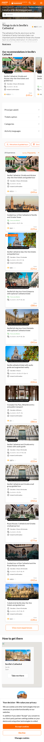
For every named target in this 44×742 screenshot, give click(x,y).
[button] (17, 144)
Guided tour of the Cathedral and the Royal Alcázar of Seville (21, 564)
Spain (9, 7)
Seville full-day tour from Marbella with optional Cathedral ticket (20, 329)
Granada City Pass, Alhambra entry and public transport (20, 406)
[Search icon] (30, 3)
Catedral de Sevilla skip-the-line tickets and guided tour (19, 604)
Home (4, 7)
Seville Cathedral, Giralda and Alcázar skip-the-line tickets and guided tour (16, 78)
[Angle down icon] (28, 109)
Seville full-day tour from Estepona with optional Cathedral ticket (20, 292)
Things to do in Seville (20, 7)
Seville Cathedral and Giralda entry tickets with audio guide (20, 445)
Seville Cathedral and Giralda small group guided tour (20, 485)
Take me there (18, 675)
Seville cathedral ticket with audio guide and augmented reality (20, 366)
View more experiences (22, 627)
